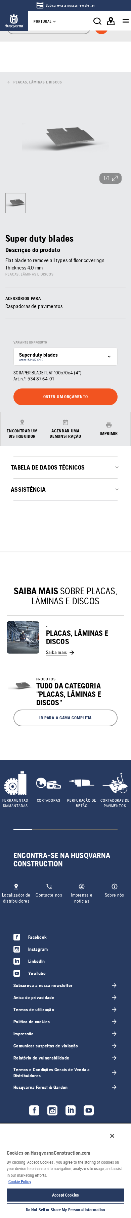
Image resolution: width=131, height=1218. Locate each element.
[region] (65, 1170)
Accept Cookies (65, 1195)
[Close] (112, 1136)
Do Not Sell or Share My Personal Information (65, 1209)
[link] (65, 5)
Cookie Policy (19, 1181)
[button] (65, 718)
